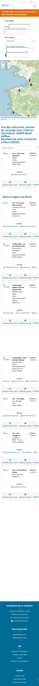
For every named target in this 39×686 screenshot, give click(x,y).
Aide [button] (24, 2)
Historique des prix (19, 634)
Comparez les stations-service (19, 611)
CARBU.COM (19, 676)
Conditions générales (19, 654)
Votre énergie (9, 37)
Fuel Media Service (19, 679)
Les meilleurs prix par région (19, 617)
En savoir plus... (21, 14)
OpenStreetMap (15, 117)
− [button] (3, 66)
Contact (19, 658)
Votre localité (9, 21)
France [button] (34, 2)
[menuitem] (19, 606)
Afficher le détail (25, 185)
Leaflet (2, 117)
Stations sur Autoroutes (19, 614)
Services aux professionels (19, 661)
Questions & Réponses (19, 651)
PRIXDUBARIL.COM (20, 638)
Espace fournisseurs (19, 682)
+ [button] (3, 63)
